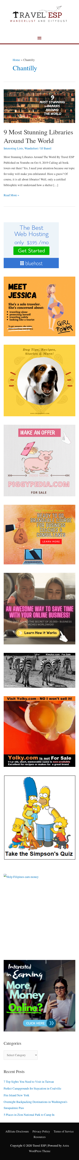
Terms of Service (64, 1131)
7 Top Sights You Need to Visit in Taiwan (29, 1082)
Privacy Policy (41, 1131)
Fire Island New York (16, 1095)
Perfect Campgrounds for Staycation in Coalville (32, 1088)
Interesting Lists (13, 148)
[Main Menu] (39, 38)
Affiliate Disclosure (17, 1131)
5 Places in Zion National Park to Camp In (29, 1115)
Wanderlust (31, 148)
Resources (40, 1137)
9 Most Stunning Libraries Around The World (38, 136)
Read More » (11, 194)
